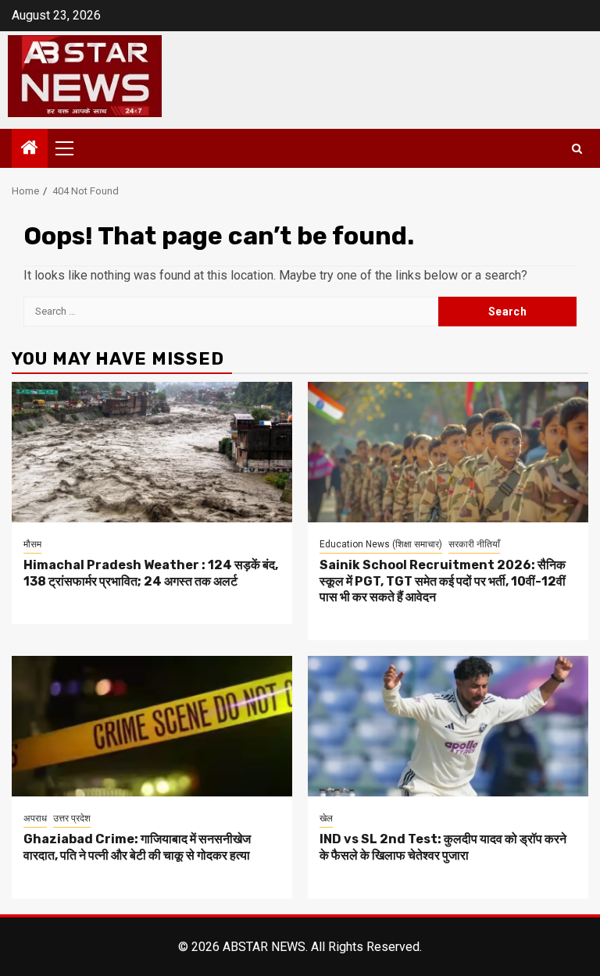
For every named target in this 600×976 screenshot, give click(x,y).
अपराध (35, 818)
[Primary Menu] (71, 148)
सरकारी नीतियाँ (474, 544)
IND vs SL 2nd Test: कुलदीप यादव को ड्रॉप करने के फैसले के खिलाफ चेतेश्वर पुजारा (443, 847)
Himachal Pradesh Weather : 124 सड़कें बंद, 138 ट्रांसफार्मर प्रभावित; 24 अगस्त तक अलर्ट (150, 573)
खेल (326, 818)
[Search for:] (230, 311)
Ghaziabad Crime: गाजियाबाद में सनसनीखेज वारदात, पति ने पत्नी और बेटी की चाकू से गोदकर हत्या (137, 847)
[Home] (29, 149)
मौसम (32, 544)
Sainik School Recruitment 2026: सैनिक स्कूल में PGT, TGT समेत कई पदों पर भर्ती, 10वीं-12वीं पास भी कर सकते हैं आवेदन (443, 581)
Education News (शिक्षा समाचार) (381, 544)
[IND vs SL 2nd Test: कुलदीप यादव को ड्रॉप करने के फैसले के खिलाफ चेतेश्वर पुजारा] (448, 726)
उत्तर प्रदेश (72, 818)
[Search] (577, 149)
